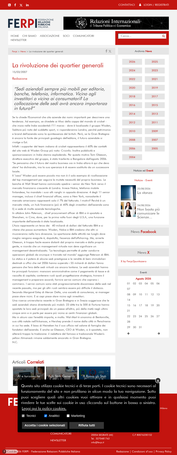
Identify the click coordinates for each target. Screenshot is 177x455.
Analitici (54, 416)
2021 (155, 79)
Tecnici (31, 416)
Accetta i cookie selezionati (45, 425)
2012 (132, 122)
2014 (132, 113)
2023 (155, 70)
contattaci (126, 4)
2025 (155, 61)
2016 (132, 105)
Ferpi (14, 51)
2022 (132, 79)
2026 (132, 61)
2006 (132, 148)
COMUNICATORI (83, 35)
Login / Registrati (156, 4)
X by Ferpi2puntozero (133, 261)
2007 (155, 139)
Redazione (122, 451)
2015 (155, 105)
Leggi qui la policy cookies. (44, 408)
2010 (132, 131)
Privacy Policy (163, 451)
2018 (132, 96)
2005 (155, 148)
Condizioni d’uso (142, 451)
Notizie (138, 180)
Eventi (149, 180)
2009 (155, 131)
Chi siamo (29, 35)
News (23, 51)
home (15, 35)
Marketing (78, 416)
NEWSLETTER (18, 40)
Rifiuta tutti (86, 425)
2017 (155, 96)
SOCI (66, 35)
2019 (155, 87)
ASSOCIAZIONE (49, 35)
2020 (132, 87)
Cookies (10, 451)
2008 (132, 139)
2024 (132, 70)
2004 (132, 157)
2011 (155, 122)
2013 (155, 113)
